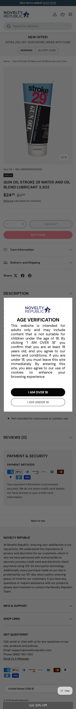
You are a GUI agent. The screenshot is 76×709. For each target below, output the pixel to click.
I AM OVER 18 (38, 392)
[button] (38, 705)
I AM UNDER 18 (38, 402)
